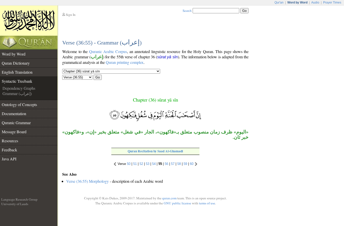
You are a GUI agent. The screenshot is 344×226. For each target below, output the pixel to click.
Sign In (71, 14)
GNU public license (177, 203)
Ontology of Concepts (19, 104)
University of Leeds (14, 204)
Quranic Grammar (16, 122)
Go (97, 77)
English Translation (17, 72)
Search (187, 10)
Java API (9, 158)
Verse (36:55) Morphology (87, 181)
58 (179, 164)
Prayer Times (332, 2)
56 (166, 164)
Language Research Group (19, 199)
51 (135, 164)
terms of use (207, 203)
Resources (10, 140)
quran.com (169, 198)
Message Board (14, 131)
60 (191, 164)
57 (173, 164)
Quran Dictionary (16, 63)
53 (147, 164)
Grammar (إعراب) (17, 93)
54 (154, 164)
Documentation (14, 113)
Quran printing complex (125, 62)
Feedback (9, 149)
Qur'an (279, 2)
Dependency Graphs (19, 88)
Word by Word (13, 54)
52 (141, 164)
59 (185, 164)
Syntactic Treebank (17, 81)
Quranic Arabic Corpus (108, 51)
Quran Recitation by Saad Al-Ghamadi (155, 151)
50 (128, 164)
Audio (315, 2)
